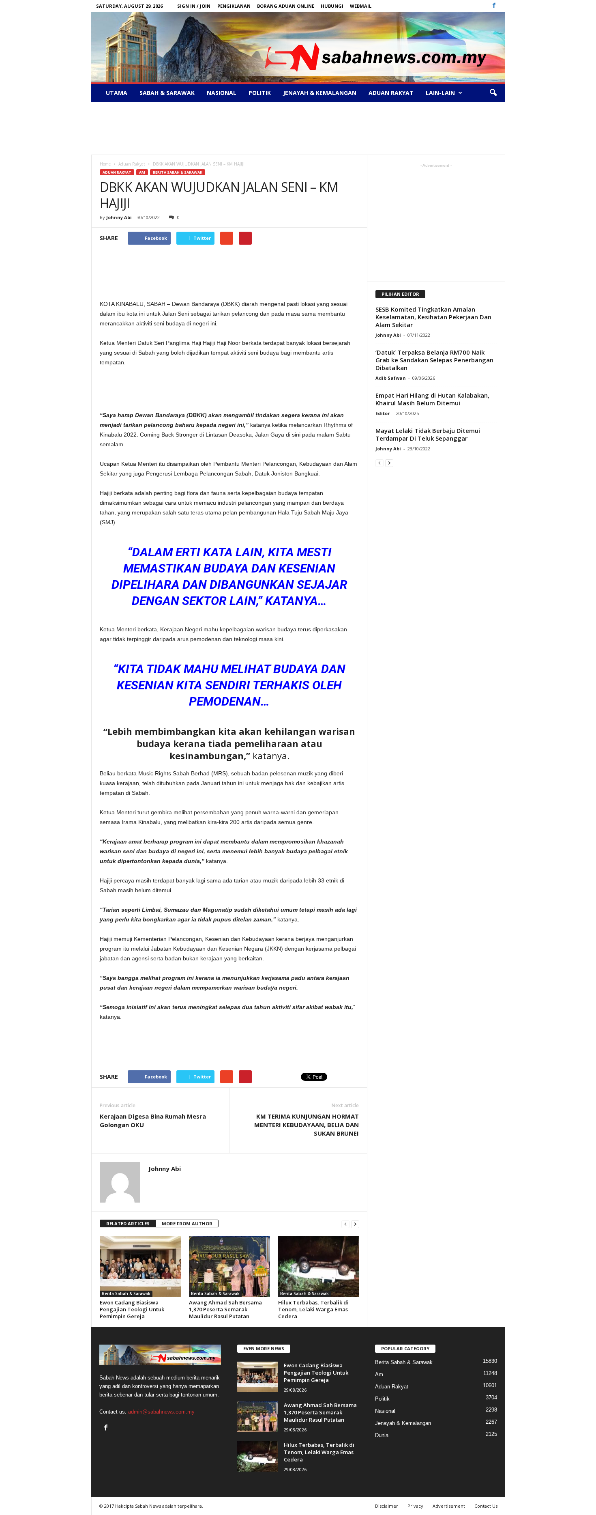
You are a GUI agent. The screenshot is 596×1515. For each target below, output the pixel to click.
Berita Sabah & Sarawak (177, 172)
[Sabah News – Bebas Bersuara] (298, 47)
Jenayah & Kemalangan (319, 93)
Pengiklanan (234, 6)
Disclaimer (386, 1506)
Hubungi (332, 6)
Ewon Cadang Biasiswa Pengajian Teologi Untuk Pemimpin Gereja (132, 1309)
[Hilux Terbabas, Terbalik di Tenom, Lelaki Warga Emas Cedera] (318, 1266)
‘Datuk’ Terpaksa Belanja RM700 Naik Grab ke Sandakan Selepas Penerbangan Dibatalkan (434, 360)
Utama (116, 93)
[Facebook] (494, 6)
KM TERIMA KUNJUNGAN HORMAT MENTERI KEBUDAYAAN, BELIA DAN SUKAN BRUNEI (306, 1124)
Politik (260, 93)
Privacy (415, 1506)
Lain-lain (440, 93)
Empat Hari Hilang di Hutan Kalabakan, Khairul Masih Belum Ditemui (432, 399)
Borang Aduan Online (285, 6)
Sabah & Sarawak (167, 93)
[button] (493, 93)
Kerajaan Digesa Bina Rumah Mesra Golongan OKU (153, 1120)
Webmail (360, 6)
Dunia (381, 1435)
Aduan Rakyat (391, 93)
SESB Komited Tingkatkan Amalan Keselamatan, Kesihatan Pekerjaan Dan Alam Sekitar (433, 317)
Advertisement (449, 1506)
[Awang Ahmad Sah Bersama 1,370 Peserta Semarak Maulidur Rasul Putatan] (229, 1266)
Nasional (221, 93)
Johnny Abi (119, 217)
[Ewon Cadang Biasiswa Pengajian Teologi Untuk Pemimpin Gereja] (140, 1266)
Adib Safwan (390, 378)
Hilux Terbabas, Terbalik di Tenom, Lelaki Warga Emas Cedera (313, 1309)
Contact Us (485, 1506)
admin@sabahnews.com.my (161, 1412)
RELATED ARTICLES (128, 1223)
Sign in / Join (193, 6)
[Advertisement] (298, 128)
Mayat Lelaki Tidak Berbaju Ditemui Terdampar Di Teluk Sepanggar (427, 434)
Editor (382, 413)
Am (142, 172)
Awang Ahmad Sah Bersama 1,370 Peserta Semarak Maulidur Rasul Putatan (225, 1309)
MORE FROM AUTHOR (187, 1223)
